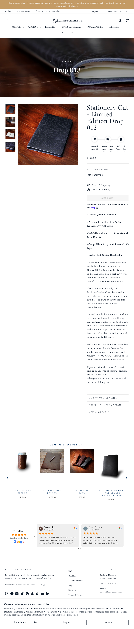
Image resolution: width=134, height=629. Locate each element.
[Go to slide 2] (80, 548)
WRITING (33, 27)
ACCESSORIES (96, 27)
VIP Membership (53, 11)
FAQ (70, 571)
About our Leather (103, 398)
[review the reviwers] (75, 529)
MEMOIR (17, 27)
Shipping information (105, 405)
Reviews (72, 590)
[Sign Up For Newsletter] (42, 585)
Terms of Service (75, 595)
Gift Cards (38, 11)
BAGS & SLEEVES (72, 27)
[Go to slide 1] (78, 548)
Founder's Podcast (76, 580)
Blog (70, 585)
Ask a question (100, 412)
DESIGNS (114, 27)
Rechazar (108, 622)
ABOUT (66, 32)
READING (51, 27)
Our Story (72, 576)
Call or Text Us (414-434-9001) (18, 11)
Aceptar (66, 622)
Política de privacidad (67, 614)
